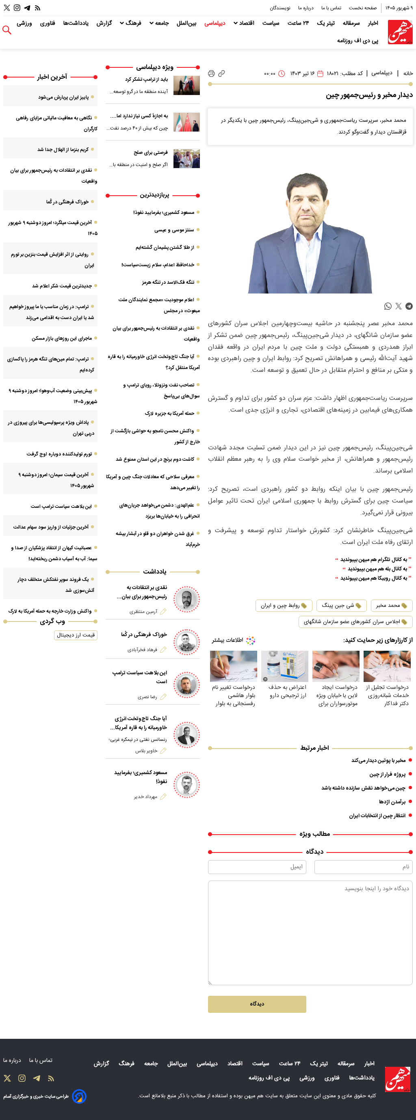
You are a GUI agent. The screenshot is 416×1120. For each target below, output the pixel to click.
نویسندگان (281, 8)
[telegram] (409, 306)
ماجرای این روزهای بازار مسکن (62, 338)
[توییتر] (7, 7)
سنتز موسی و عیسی (174, 230)
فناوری (48, 23)
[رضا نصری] (186, 685)
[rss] (37, 7)
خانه (408, 74)
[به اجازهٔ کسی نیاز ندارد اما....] (186, 122)
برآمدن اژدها (392, 802)
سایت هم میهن (261, 1096)
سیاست (271, 23)
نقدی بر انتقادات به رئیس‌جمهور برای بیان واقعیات (144, 592)
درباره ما (306, 8)
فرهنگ (133, 23)
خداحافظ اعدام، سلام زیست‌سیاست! (157, 265)
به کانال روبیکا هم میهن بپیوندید (373, 578)
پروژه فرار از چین (387, 774)
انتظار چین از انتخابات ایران (377, 815)
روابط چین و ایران (280, 605)
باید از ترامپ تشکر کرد (146, 80)
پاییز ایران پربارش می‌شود (63, 97)
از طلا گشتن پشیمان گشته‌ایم (165, 248)
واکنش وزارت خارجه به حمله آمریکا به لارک (50, 611)
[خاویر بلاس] (186, 735)
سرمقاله (352, 23)
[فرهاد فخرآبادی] (186, 642)
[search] (6, 30)
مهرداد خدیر (145, 797)
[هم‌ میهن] (397, 1079)
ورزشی (25, 23)
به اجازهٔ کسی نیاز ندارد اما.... (139, 116)
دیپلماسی (215, 23)
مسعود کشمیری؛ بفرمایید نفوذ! (163, 213)
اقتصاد (247, 23)
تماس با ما (331, 8)
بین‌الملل (187, 23)
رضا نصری (147, 697)
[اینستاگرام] (17, 7)
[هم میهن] (400, 32)
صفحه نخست (363, 8)
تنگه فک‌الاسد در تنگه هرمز (168, 282)
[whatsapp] (388, 306)
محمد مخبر (388, 605)
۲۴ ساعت (299, 23)
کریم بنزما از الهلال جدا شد (63, 150)
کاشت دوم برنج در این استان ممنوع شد (155, 459)
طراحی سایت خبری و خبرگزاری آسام (36, 1097)
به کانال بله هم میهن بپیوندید (377, 569)
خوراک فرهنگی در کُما (144, 634)
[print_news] (211, 73)
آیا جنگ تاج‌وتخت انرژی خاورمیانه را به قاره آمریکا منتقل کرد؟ (141, 723)
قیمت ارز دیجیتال (76, 635)
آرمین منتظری (143, 612)
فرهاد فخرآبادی (142, 650)
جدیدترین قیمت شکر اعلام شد (62, 286)
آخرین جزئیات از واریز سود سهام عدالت (51, 527)
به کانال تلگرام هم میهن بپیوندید (373, 560)
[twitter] (398, 306)
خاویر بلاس (146, 751)
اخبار (374, 23)
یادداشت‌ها (76, 23)
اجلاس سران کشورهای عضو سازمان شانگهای (352, 621)
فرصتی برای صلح (151, 153)
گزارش (105, 23)
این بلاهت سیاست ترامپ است (140, 677)
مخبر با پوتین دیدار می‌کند (378, 760)
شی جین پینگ (338, 605)
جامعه (162, 23)
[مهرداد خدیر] (186, 785)
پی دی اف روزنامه (358, 41)
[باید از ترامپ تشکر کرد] (186, 85)
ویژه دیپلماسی (154, 67)
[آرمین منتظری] (186, 599)
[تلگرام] (27, 7)
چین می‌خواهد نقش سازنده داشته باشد (363, 788)
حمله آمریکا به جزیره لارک (169, 414)
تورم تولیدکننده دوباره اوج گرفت (59, 454)
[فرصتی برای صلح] (186, 158)
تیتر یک (326, 23)
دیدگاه (257, 1004)
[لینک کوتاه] (221, 73)
